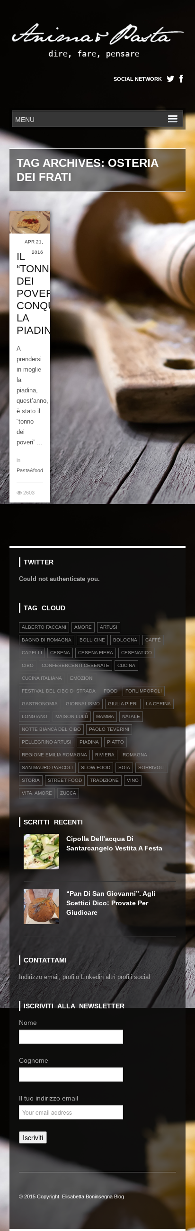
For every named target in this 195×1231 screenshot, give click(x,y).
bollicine (92, 639)
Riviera (105, 754)
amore (83, 627)
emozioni (82, 678)
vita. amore (37, 793)
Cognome (33, 1060)
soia (124, 767)
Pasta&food (30, 470)
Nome (28, 1022)
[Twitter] (171, 79)
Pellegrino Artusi (46, 742)
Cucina (126, 665)
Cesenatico (136, 652)
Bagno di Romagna (46, 639)
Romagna (135, 754)
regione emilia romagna (54, 754)
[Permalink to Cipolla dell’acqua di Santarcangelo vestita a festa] (45, 854)
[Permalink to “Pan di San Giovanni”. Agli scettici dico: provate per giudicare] (45, 909)
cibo (28, 665)
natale (131, 716)
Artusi (108, 627)
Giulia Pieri (123, 703)
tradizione (104, 780)
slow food (95, 767)
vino (133, 780)
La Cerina (158, 703)
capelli (32, 652)
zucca (68, 793)
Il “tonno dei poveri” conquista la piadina (47, 293)
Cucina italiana (42, 678)
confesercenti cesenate (75, 665)
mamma (105, 716)
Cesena (60, 652)
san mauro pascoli (47, 767)
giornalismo (83, 703)
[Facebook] (181, 79)
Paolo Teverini (109, 729)
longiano (34, 716)
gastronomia (40, 703)
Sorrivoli (151, 767)
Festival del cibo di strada (59, 691)
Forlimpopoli (143, 691)
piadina (89, 742)
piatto (115, 742)
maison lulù (71, 716)
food (110, 691)
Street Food (65, 780)
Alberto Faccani (44, 627)
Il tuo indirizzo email (48, 1098)
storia (31, 780)
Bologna (125, 639)
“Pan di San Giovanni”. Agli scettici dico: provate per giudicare (110, 903)
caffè (153, 639)
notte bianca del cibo (51, 729)
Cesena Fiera (95, 652)
